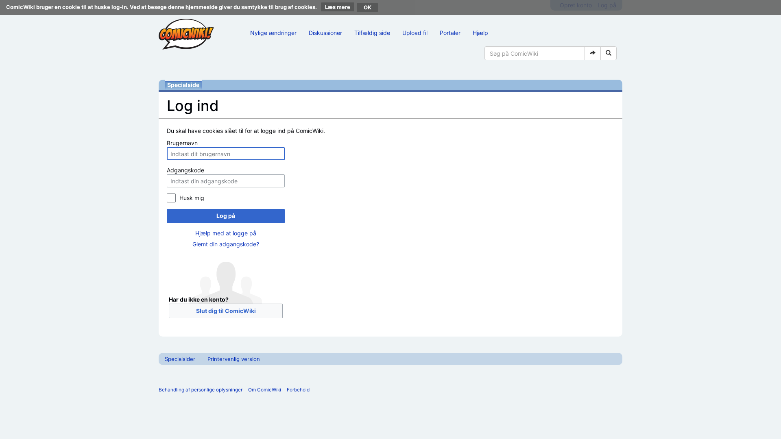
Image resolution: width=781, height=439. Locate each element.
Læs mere (337, 7)
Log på (225, 215)
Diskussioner (325, 32)
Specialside (183, 84)
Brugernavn (182, 142)
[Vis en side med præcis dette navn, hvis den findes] (593, 53)
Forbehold (298, 390)
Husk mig (191, 197)
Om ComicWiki (264, 390)
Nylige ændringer (273, 32)
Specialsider (180, 359)
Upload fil (415, 32)
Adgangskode (185, 170)
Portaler (450, 32)
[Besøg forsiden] (186, 34)
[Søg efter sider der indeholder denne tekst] (608, 53)
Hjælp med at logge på (225, 233)
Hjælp (480, 32)
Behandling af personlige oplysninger (200, 390)
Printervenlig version (233, 359)
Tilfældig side (372, 32)
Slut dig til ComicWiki (226, 310)
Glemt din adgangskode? (225, 244)
